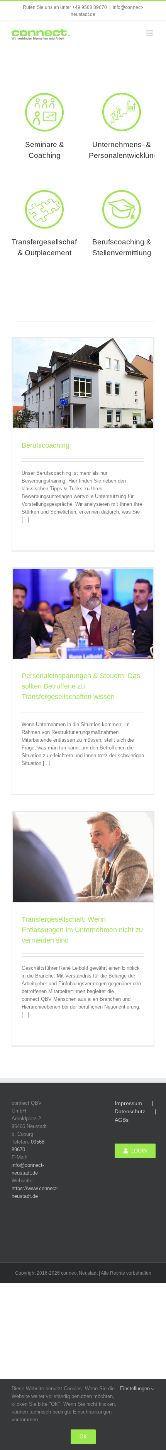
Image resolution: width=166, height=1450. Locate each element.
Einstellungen (135, 1388)
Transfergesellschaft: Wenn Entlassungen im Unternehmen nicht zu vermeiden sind (82, 929)
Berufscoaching (45, 445)
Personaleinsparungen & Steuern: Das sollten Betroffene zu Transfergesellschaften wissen (81, 686)
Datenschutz (130, 1111)
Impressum (128, 1103)
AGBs (122, 1120)
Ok (83, 1437)
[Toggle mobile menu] (150, 33)
